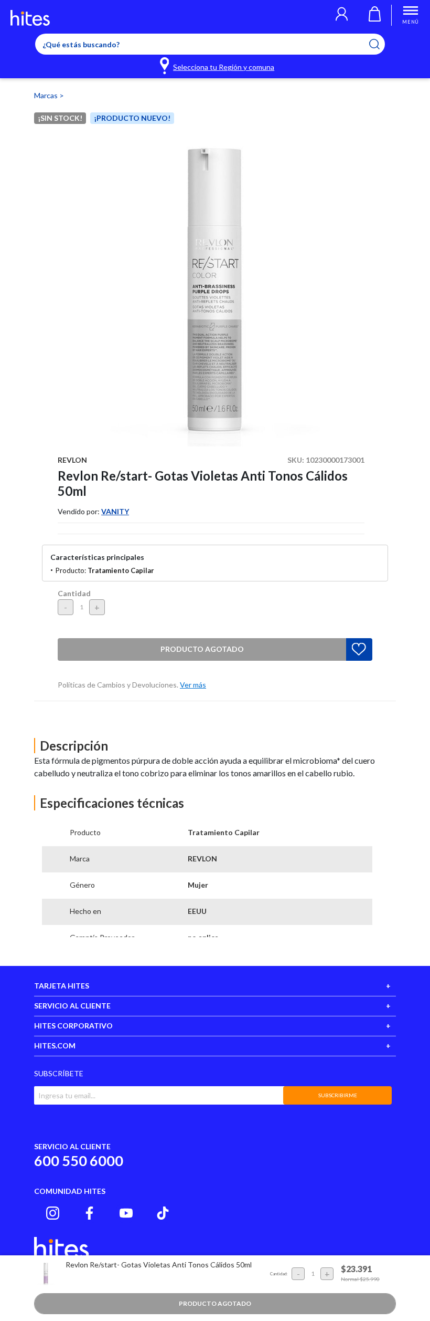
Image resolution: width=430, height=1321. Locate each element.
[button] (342, 15)
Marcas (46, 95)
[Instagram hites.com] (52, 1213)
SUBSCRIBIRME (337, 1095)
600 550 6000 (78, 1160)
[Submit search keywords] (381, 44)
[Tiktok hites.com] (162, 1213)
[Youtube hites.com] (126, 1213)
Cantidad (74, 593)
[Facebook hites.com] (89, 1213)
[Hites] (30, 18)
